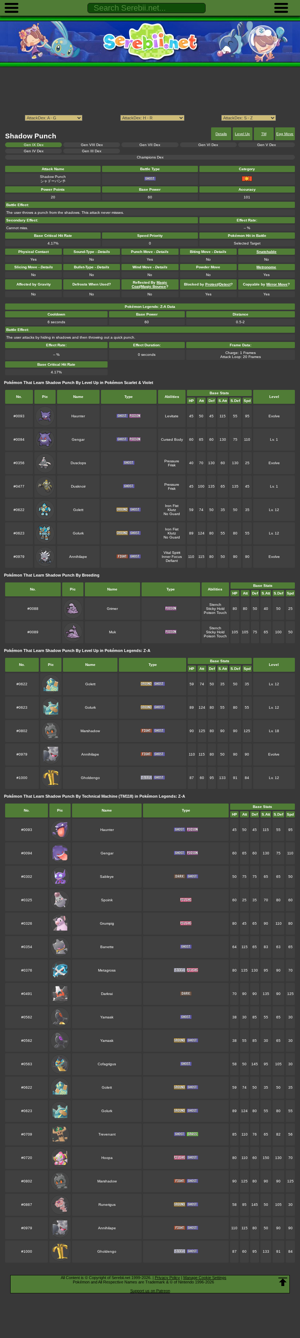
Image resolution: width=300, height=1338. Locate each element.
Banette (107, 947)
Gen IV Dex (34, 151)
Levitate (172, 416)
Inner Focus (172, 557)
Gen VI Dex (208, 145)
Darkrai (107, 994)
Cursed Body (172, 439)
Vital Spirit (172, 553)
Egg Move (284, 134)
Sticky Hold (215, 609)
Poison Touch (215, 613)
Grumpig (107, 923)
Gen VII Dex (149, 145)
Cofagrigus (107, 1064)
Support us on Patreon (150, 1291)
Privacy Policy (167, 1277)
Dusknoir (78, 486)
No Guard (172, 514)
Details (221, 134)
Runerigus (107, 1205)
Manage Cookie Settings (204, 1277)
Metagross (107, 970)
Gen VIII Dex (92, 145)
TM (263, 134)
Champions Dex (150, 157)
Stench (215, 605)
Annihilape (78, 557)
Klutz (172, 510)
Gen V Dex (266, 145)
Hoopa (107, 1158)
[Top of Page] (282, 1282)
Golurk (78, 533)
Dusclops (78, 463)
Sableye (107, 877)
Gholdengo (90, 778)
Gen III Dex (91, 151)
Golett (78, 510)
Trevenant (107, 1134)
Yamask (106, 1017)
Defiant (172, 561)
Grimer (112, 609)
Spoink (107, 900)
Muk (112, 632)
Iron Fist (172, 506)
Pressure (171, 461)
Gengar (78, 439)
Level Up (242, 134)
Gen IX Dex (34, 145)
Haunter (78, 416)
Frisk (172, 465)
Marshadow (90, 731)
